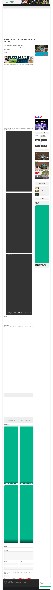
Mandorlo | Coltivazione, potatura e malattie (26, 483)
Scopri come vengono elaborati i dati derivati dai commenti (24, 578)
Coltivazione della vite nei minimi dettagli (26, 540)
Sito (5, 566)
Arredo (45, 5)
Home (5, 8)
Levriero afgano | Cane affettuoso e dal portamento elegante (43, 194)
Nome (5, 561)
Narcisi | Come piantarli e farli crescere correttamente (26, 421)
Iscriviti (45, 586)
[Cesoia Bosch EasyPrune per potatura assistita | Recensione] (42, 156)
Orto (11, 5)
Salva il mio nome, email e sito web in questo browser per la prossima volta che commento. (17, 573)
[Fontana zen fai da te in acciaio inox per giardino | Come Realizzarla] (42, 175)
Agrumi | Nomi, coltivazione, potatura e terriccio (11, 483)
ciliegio (24, 312)
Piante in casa (30, 5)
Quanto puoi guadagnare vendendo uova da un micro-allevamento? (43, 187)
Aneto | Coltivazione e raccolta (11, 420)
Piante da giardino (17, 5)
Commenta (6, 550)
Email (21, 561)
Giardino (6, 5)
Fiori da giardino (24, 5)
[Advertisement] (26, 14)
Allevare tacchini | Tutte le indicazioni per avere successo (43, 265)
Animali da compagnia (38, 5)
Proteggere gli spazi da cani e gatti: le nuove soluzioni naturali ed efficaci (43, 191)
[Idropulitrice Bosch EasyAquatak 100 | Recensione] (42, 166)
